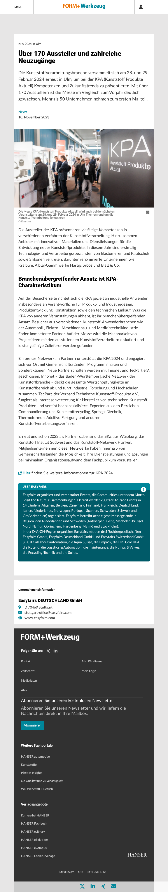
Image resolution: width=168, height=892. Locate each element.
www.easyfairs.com (39, 618)
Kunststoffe (29, 764)
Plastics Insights (31, 772)
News (22, 112)
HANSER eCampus (34, 848)
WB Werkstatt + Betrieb (37, 789)
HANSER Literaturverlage (38, 856)
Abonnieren (33, 725)
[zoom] (148, 212)
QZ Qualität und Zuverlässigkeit (42, 781)
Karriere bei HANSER (35, 815)
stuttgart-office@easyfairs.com (48, 612)
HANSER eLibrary (33, 831)
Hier (26, 473)
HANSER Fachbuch (34, 823)
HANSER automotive (35, 756)
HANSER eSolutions (34, 839)
